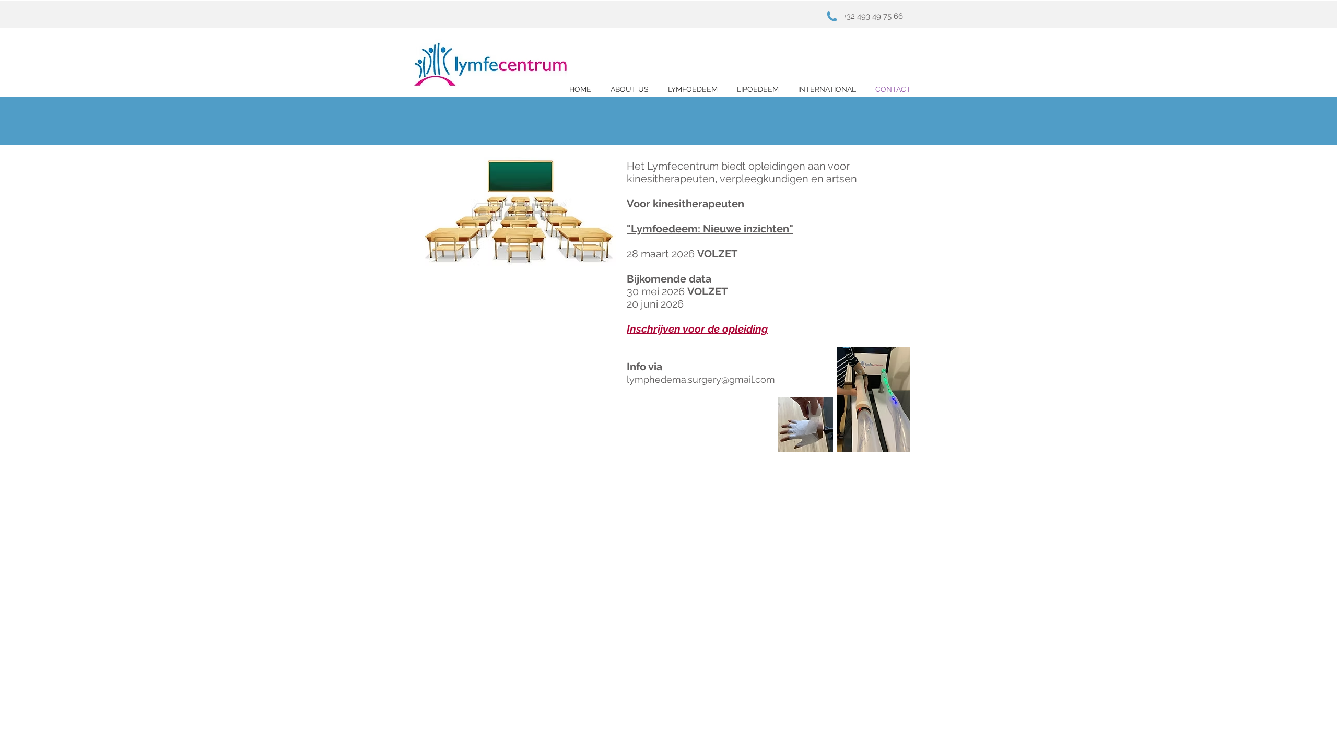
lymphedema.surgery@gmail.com (701, 379)
